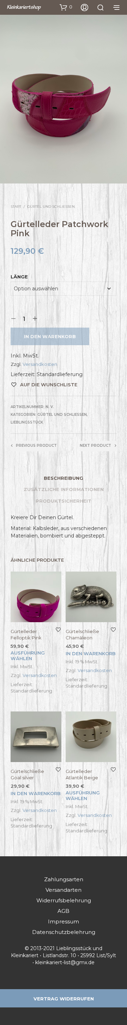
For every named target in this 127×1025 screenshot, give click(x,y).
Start (16, 206)
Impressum (63, 921)
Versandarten (63, 890)
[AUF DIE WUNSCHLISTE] (58, 629)
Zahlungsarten (63, 879)
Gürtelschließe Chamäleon (82, 634)
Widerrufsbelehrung (63, 900)
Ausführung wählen (28, 655)
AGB (63, 911)
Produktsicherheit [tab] (63, 501)
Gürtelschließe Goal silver (27, 774)
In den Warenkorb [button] (91, 653)
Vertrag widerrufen (64, 998)
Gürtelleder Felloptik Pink (26, 634)
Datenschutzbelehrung (63, 932)
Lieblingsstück (27, 422)
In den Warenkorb (50, 336)
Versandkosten (40, 364)
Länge (19, 276)
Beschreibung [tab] (63, 478)
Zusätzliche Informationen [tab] (64, 489)
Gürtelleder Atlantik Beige (82, 774)
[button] (66, 7)
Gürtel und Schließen (51, 206)
